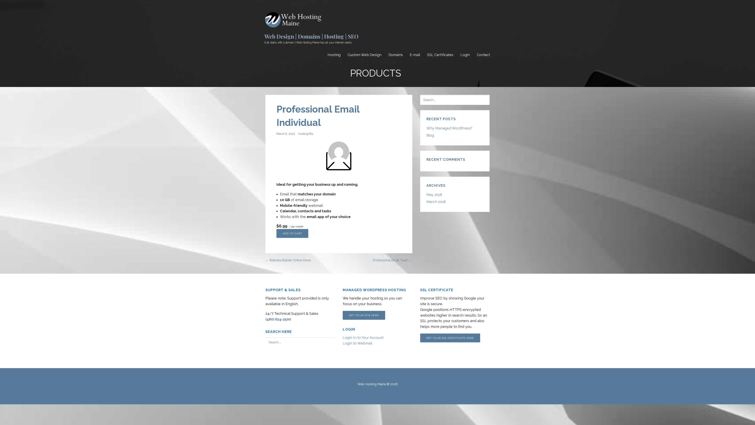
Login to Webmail (357, 343)
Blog (430, 135)
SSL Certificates (440, 55)
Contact (483, 55)
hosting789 (305, 133)
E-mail (415, 55)
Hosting (334, 55)
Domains (396, 55)
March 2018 (436, 202)
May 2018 (434, 195)
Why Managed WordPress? (449, 128)
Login (465, 55)
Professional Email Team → (392, 260)
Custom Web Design (364, 55)
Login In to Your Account (363, 337)
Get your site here (364, 315)
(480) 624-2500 (278, 319)
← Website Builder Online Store (288, 260)
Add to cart (292, 233)
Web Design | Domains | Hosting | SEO (311, 36)
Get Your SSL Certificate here (450, 337)
